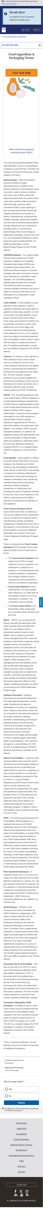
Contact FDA (21, 1185)
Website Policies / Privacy (21, 1145)
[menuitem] (21, 1062)
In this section (10, 45)
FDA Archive (21, 1123)
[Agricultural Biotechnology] (21, 84)
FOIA (21, 1161)
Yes (10, 1089)
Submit (21, 1102)
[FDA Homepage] (4, 30)
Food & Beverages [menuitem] (12, 1070)
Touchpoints (17, 1110)
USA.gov (21, 1172)
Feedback (41, 602)
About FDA (21, 1129)
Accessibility (21, 1134)
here (27, 20)
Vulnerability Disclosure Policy (21, 1156)
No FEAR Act (21, 1150)
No (10, 1096)
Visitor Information (21, 1139)
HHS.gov (21, 1166)
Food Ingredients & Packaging (14, 36)
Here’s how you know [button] (9, 4)
